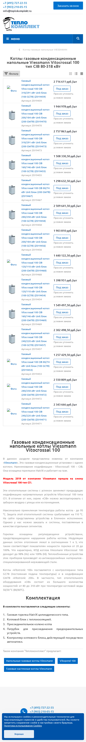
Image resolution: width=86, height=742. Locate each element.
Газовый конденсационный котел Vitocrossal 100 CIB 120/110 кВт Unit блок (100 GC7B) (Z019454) (35, 287)
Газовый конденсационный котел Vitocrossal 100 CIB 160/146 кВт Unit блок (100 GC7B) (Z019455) (35, 163)
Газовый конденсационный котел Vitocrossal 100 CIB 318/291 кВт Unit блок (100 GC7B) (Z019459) (35, 88)
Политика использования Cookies (23, 725)
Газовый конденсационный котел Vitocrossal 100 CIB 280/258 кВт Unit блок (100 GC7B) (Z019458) (35, 212)
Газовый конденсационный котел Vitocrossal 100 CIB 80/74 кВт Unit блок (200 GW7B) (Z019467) (35, 188)
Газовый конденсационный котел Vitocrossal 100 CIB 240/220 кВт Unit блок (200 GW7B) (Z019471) (35, 411)
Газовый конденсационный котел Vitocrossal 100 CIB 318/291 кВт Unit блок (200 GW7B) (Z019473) (35, 138)
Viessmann (10, 462)
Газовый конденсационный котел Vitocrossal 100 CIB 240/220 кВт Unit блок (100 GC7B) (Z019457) (35, 337)
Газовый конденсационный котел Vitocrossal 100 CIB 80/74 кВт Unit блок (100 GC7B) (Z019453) (35, 361)
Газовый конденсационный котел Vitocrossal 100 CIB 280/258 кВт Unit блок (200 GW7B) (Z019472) (35, 386)
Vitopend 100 (68, 660)
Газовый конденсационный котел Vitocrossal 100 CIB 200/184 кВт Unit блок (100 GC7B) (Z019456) (35, 237)
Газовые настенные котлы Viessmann (29, 668)
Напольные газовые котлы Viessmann (29, 660)
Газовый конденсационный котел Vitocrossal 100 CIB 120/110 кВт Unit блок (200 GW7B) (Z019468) (35, 262)
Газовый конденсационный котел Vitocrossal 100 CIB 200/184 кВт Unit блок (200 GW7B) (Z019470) (35, 113)
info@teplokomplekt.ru (17, 11)
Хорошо (19, 734)
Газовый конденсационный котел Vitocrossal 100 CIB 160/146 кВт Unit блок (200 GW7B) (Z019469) (35, 312)
